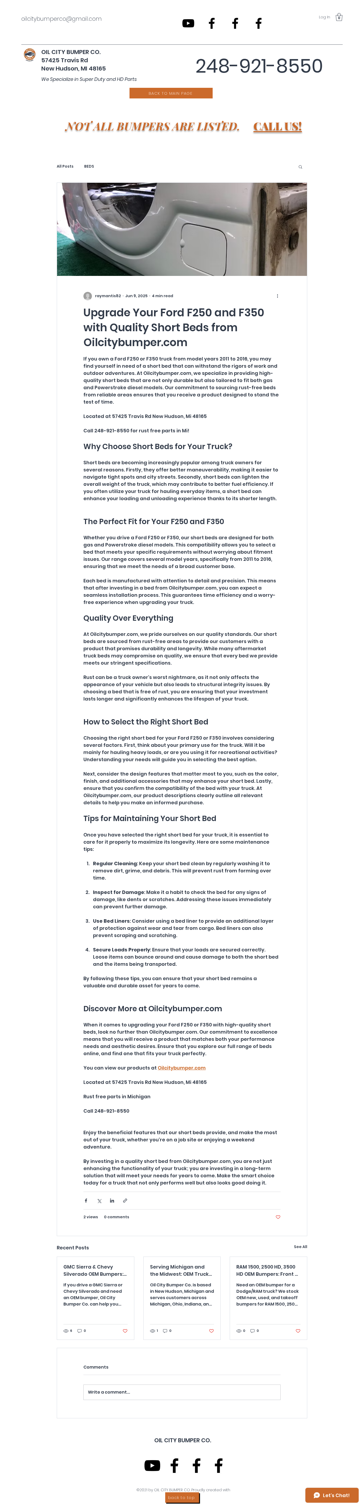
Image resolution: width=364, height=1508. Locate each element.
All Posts (65, 166)
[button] (339, 17)
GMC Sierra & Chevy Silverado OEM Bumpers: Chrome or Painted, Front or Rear (95, 1270)
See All (300, 1246)
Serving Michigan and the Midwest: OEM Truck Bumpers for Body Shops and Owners (180, 1270)
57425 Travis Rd (64, 60)
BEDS (89, 166)
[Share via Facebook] (85, 1200)
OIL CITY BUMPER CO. (71, 52)
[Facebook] (211, 23)
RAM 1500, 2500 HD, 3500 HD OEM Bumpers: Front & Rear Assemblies (267, 1270)
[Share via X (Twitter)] (99, 1200)
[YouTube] (188, 23)
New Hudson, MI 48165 (73, 68)
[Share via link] (125, 1200)
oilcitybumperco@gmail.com (61, 19)
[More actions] (277, 296)
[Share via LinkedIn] (112, 1200)
